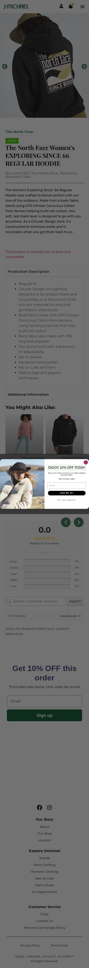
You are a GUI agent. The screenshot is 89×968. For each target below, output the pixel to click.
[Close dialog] (86, 462)
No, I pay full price (67, 500)
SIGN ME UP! (67, 493)
